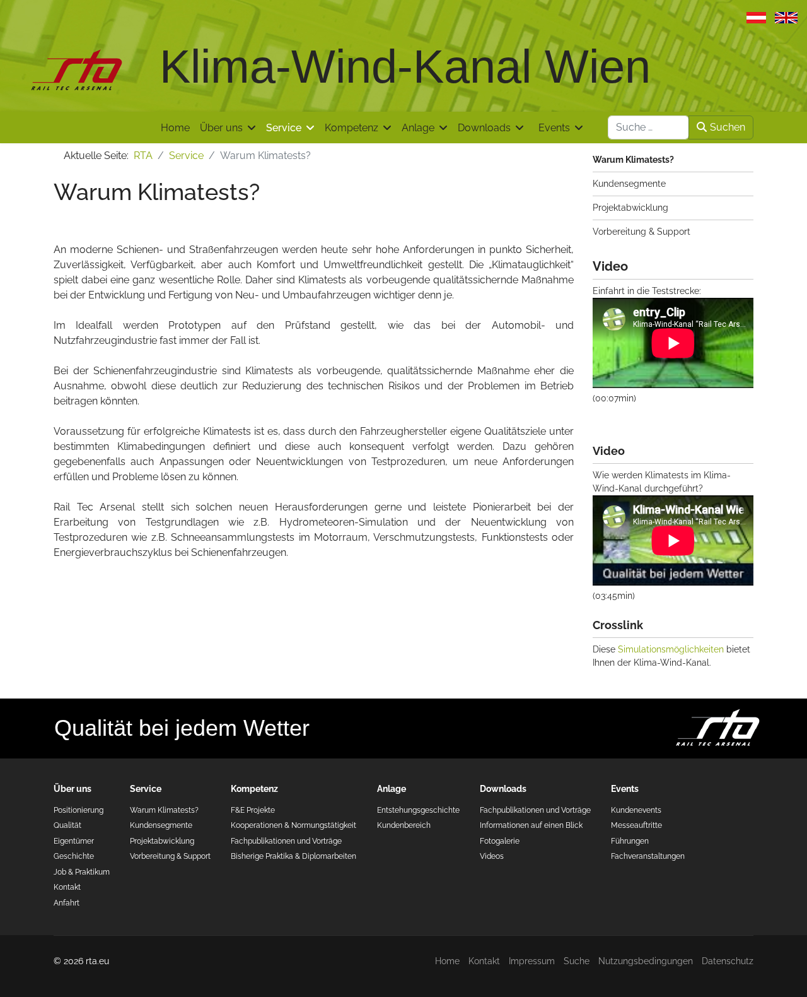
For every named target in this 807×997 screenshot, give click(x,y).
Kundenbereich (404, 825)
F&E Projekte (253, 810)
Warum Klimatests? (633, 160)
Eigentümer (74, 841)
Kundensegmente (629, 184)
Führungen (630, 841)
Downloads (484, 128)
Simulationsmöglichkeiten (671, 649)
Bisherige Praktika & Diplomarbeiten (293, 856)
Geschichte (74, 856)
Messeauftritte (636, 825)
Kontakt (67, 887)
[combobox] (648, 127)
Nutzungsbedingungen (645, 961)
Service (283, 128)
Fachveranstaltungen (648, 856)
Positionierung (78, 810)
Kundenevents (636, 810)
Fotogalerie (500, 841)
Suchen (727, 127)
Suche (576, 961)
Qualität (67, 825)
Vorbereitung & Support (641, 232)
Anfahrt (66, 902)
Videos (492, 856)
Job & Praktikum (82, 871)
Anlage (418, 128)
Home (175, 128)
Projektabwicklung (630, 208)
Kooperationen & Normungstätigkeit (293, 825)
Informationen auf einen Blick (531, 825)
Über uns (221, 128)
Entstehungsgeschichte (418, 810)
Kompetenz (351, 128)
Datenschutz (727, 961)
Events (554, 128)
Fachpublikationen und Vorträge (286, 841)
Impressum (532, 961)
